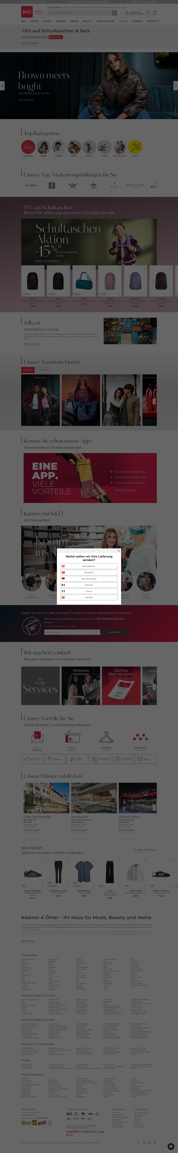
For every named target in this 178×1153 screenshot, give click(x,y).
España (89, 597)
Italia (89, 591)
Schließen (118, 550)
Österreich (89, 566)
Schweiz (89, 572)
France (89, 585)
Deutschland (89, 579)
